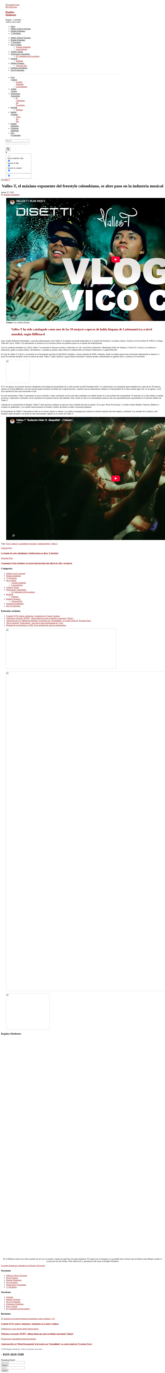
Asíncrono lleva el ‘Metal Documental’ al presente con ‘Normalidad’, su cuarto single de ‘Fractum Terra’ (48, 621)
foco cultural (11, 580)
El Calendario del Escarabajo (23, 592)
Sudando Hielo (44, 544)
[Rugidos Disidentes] (14, 7)
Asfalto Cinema (12, 587)
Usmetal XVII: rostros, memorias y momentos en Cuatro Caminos (33, 616)
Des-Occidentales (13, 606)
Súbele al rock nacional (15, 573)
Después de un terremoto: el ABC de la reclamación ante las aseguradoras (36, 625)
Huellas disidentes (13, 576)
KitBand (14, 597)
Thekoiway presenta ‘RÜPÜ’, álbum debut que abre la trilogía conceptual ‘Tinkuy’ (40, 618)
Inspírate (9, 594)
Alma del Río (16, 601)
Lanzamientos (17, 585)
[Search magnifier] (8, 149)
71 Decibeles (11, 578)
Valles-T (54, 544)
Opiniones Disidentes (15, 604)
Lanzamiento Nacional (27, 544)
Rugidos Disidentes (11, 13)
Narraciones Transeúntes (16, 590)
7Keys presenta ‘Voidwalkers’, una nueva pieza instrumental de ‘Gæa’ (34, 623)
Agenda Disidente (18, 583)
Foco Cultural (11, 544)
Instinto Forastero (13, 599)
